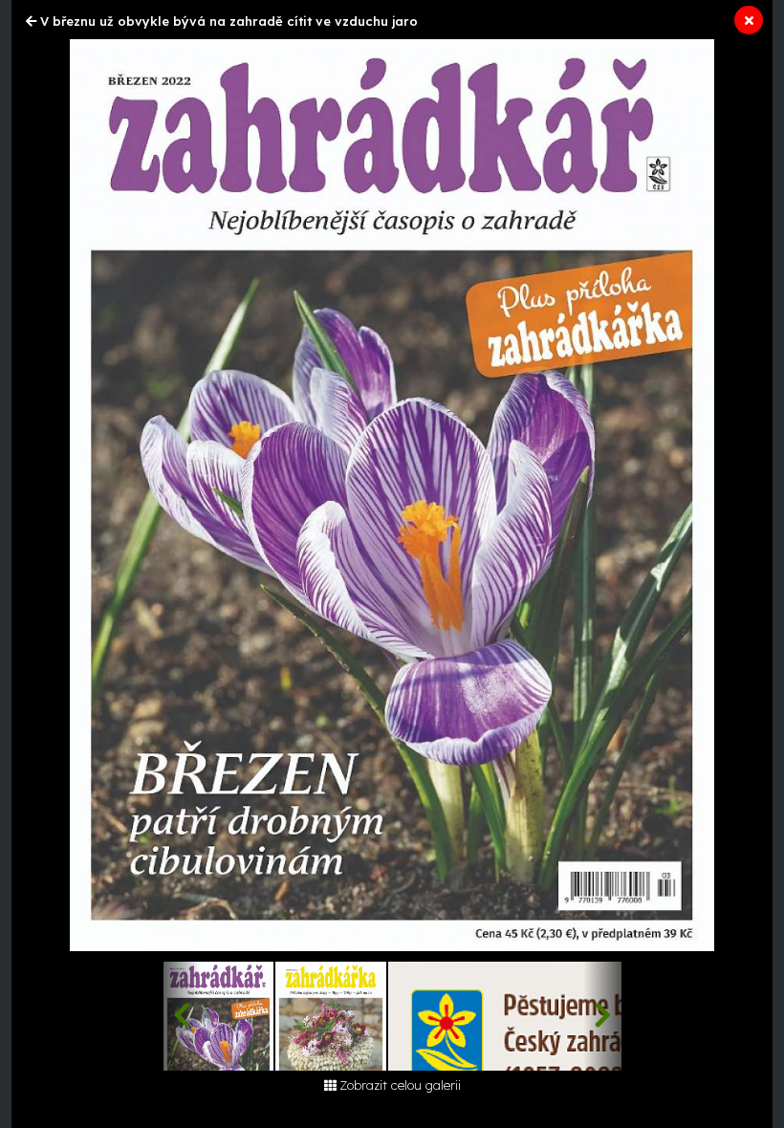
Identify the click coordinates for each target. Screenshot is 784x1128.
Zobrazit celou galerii (400, 1085)
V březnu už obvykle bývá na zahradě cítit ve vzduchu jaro (229, 21)
